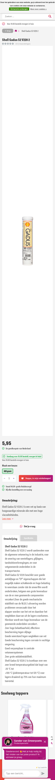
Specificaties (28, 538)
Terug (8, 30)
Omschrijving (10, 539)
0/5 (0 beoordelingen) (23, 43)
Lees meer (6, 518)
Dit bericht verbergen (19, 9)
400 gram (7, 471)
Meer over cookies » (38, 9)
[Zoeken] (50, 16)
